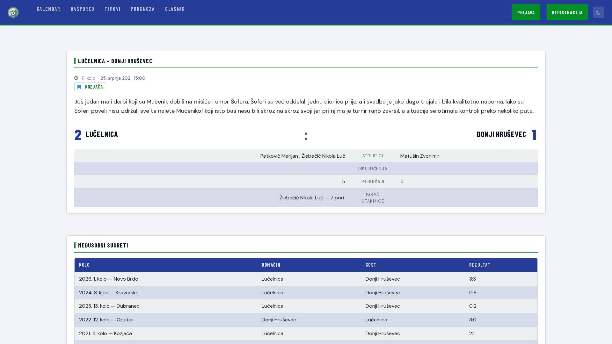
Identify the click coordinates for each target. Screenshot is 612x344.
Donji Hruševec (501, 134)
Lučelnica (102, 134)
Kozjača (94, 87)
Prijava (526, 12)
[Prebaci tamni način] (598, 12)
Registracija (567, 12)
